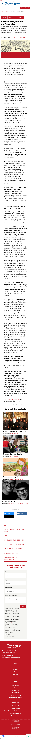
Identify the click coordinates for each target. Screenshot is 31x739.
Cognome (7, 580)
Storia (15, 667)
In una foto (15, 692)
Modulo (17, 728)
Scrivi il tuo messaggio (11, 595)
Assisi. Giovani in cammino (14, 431)
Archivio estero (15, 716)
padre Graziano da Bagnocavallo (10, 558)
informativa (10, 622)
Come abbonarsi (15, 708)
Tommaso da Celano (11, 553)
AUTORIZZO (8, 634)
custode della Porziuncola (14, 544)
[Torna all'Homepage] (12, 4)
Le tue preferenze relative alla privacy (11, 736)
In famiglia (15, 690)
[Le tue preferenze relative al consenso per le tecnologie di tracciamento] (28, 736)
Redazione (16, 672)
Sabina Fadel (15, 433)
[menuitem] (15, 670)
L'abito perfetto (8, 501)
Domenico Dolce (15, 503)
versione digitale (14, 399)
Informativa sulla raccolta (5, 737)
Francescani (19, 17)
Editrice (15, 674)
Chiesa (4, 17)
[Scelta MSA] (2, 4)
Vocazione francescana (15, 697)
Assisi (5, 536)
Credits (12, 724)
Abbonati (15, 702)
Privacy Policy (17, 724)
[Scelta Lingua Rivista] (28, 8)
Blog (15, 681)
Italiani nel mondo (15, 695)
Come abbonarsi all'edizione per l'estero (15, 711)
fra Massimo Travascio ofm (14, 540)
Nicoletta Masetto (20, 37)
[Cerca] (25, 8)
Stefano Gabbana (24, 503)
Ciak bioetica (15, 685)
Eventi (15, 677)
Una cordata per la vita (12, 454)
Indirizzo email (9, 587)
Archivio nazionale (15, 713)
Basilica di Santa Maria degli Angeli (14, 530)
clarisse (19, 549)
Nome (6, 572)
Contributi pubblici (15, 731)
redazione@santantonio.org (11, 657)
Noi (15, 663)
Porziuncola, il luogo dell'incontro (17, 11)
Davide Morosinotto (17, 479)
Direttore (15, 669)
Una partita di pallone (12, 477)
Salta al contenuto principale (8, 1)
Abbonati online (15, 706)
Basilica (7, 11)
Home (3, 11)
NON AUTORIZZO (10, 636)
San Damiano (8, 549)
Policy (13, 728)
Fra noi (15, 687)
